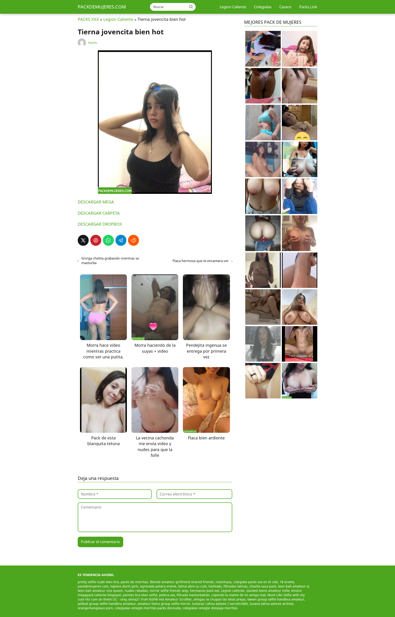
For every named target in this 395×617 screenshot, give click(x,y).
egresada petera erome (158, 586)
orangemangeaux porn (95, 608)
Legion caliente (232, 590)
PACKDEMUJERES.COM (102, 7)
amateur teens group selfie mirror (164, 603)
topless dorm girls (124, 586)
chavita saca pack (262, 586)
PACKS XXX (88, 19)
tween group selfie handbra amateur (275, 599)
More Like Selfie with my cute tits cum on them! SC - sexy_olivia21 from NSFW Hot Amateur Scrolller (191, 597)
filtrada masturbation (193, 595)
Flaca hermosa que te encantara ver (201, 260)
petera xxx (167, 595)
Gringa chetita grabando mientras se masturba (110, 260)
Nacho (92, 43)
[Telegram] (120, 240)
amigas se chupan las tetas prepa (220, 599)
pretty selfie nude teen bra (98, 582)
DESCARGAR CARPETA (99, 213)
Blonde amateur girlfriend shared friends (182, 582)
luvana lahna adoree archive (272, 603)
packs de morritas (134, 582)
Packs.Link (308, 6)
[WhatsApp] (108, 240)
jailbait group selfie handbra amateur (107, 603)
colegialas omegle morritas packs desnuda (148, 608)
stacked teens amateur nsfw (267, 590)
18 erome (287, 582)
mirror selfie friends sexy (169, 590)
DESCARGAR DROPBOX (100, 224)
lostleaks (215, 586)
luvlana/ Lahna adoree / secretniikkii (220, 603)
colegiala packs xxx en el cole (255, 582)
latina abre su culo (192, 586)
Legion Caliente (233, 6)
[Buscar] (191, 6)
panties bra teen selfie (140, 595)
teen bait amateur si (293, 586)
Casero (285, 6)
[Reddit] (133, 240)
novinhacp (224, 582)
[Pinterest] (95, 240)
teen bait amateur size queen (100, 590)
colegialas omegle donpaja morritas (210, 608)
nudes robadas (136, 590)
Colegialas (263, 6)
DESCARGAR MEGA (96, 202)
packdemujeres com (93, 586)
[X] (83, 240)
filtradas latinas (236, 586)
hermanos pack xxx (204, 590)
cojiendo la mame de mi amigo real (238, 595)
